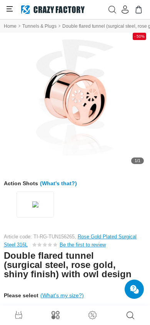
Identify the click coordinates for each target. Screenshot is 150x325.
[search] (130, 315)
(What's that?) (58, 183)
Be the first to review (83, 245)
